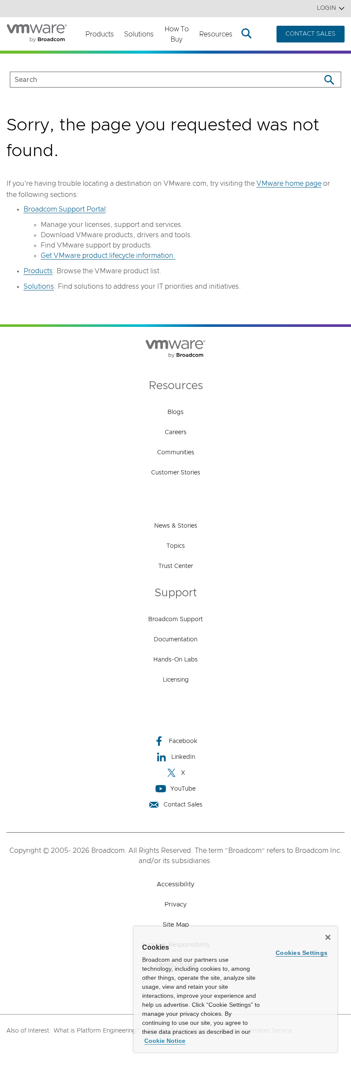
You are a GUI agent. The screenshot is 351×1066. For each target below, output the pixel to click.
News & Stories (175, 526)
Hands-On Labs (175, 660)
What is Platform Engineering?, (97, 1031)
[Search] (329, 79)
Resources (215, 34)
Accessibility (175, 884)
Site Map (176, 924)
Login (326, 8)
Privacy (175, 904)
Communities (175, 453)
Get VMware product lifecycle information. (108, 255)
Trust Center (175, 566)
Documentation (175, 640)
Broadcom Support (175, 619)
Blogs (175, 412)
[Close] (327, 937)
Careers (176, 432)
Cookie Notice (164, 1040)
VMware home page (288, 183)
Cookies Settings (301, 952)
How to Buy (176, 34)
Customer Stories (175, 473)
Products (99, 34)
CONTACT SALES (311, 34)
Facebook (183, 741)
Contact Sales (183, 805)
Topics (176, 546)
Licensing (176, 680)
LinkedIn (183, 757)
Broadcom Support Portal (65, 209)
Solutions (139, 34)
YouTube (183, 789)
